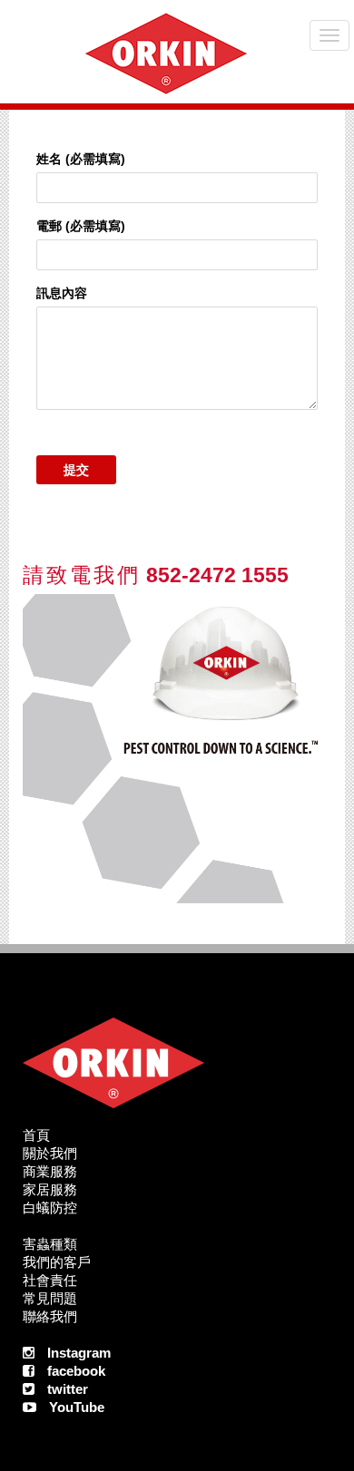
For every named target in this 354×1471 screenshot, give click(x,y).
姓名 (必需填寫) (80, 158)
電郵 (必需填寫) (80, 226)
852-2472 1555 (156, 575)
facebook (76, 1370)
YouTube (76, 1407)
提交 (76, 470)
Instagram (79, 1352)
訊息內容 (61, 293)
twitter (67, 1389)
